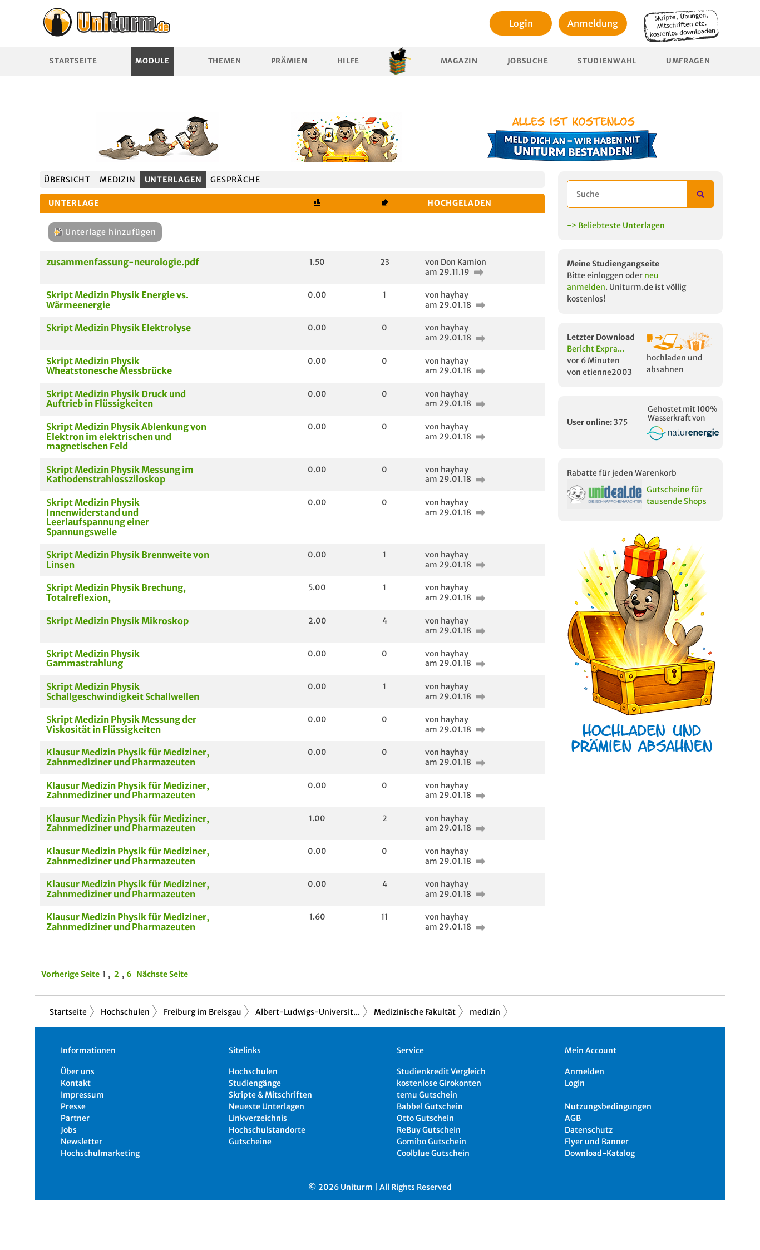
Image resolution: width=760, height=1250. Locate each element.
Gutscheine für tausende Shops (677, 495)
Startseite (73, 61)
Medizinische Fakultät (415, 1012)
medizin (117, 180)
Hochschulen (125, 1012)
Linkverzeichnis (258, 1118)
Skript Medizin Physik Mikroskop (117, 620)
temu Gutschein (427, 1095)
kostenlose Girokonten (439, 1083)
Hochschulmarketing (100, 1153)
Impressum (82, 1095)
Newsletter (81, 1142)
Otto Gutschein (425, 1118)
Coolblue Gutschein (433, 1153)
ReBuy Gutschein (429, 1130)
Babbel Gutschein (430, 1106)
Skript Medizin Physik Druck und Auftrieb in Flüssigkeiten (116, 398)
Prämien (289, 61)
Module (152, 61)
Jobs (69, 1130)
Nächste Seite (162, 974)
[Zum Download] (477, 272)
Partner (75, 1118)
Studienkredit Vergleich (441, 1071)
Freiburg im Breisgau (202, 1012)
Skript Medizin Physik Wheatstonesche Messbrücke (109, 366)
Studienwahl (607, 61)
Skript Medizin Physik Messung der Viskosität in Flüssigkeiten (121, 724)
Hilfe (348, 61)
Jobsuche (528, 61)
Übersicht (67, 180)
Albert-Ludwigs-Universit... (307, 1012)
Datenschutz (589, 1130)
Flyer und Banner (597, 1142)
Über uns (78, 1071)
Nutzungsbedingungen (608, 1106)
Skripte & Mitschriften (270, 1095)
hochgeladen (459, 203)
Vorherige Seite (70, 974)
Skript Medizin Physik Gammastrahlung (93, 658)
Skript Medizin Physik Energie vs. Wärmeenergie (117, 299)
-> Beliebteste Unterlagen (616, 225)
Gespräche (235, 180)
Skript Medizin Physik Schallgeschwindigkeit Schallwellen (122, 691)
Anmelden (584, 1071)
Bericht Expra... (595, 349)
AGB (573, 1118)
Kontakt (76, 1083)
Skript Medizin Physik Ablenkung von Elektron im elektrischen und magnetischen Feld (126, 436)
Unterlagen (173, 180)
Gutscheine (250, 1142)
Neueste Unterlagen (266, 1106)
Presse (73, 1106)
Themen (224, 61)
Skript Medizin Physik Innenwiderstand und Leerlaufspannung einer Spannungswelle (97, 517)
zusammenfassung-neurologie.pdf (122, 262)
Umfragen (688, 61)
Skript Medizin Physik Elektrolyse (118, 327)
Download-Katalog (600, 1153)
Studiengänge (255, 1083)
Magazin (459, 61)
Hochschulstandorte (267, 1130)
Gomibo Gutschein (431, 1142)
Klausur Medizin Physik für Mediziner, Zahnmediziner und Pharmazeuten (127, 757)
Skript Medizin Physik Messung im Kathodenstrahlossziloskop (120, 474)
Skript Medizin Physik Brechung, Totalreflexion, (116, 592)
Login (521, 23)
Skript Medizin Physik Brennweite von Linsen (127, 559)
